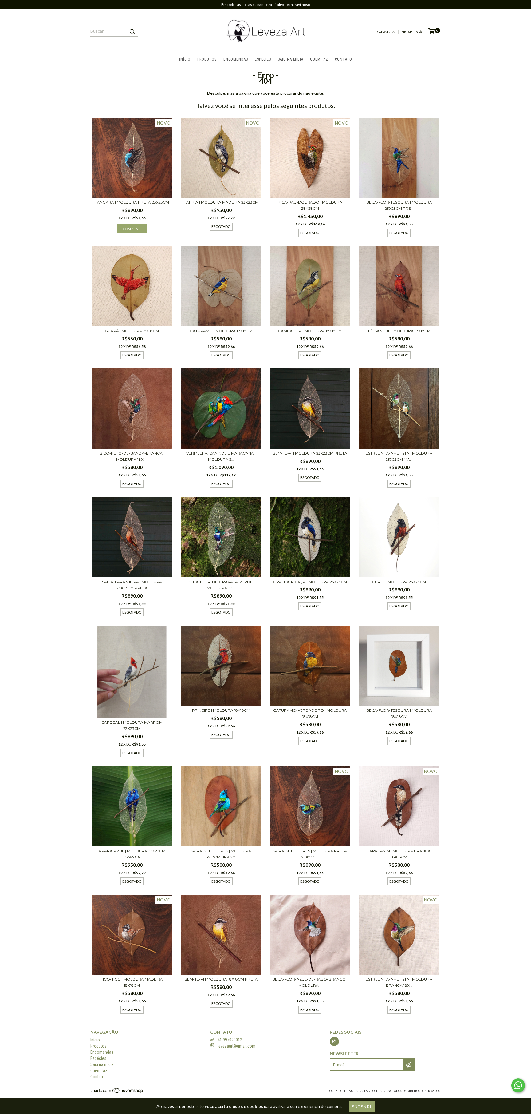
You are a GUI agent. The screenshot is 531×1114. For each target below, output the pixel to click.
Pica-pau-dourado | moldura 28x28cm (310, 205)
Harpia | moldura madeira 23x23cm (220, 202)
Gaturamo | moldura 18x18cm (221, 330)
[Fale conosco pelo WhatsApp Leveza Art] (518, 1085)
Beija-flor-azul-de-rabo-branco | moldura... (310, 982)
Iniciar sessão (412, 32)
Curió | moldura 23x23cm (399, 581)
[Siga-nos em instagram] (334, 1041)
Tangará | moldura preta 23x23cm (132, 202)
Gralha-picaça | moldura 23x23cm (310, 581)
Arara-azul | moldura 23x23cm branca (132, 854)
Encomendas (235, 59)
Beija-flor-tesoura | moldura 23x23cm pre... (399, 205)
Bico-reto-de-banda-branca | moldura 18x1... (132, 456)
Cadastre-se (387, 32)
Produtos (207, 59)
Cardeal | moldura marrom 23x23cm (132, 725)
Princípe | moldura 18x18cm (221, 710)
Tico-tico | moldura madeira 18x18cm (132, 982)
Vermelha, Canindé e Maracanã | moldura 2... (221, 456)
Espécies (263, 59)
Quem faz (319, 59)
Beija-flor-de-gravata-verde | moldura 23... (221, 584)
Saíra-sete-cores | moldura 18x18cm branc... (221, 854)
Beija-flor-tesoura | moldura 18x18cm (399, 713)
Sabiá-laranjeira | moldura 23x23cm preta (132, 584)
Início (185, 59)
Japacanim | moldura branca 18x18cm (399, 854)
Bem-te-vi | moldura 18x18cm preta (221, 979)
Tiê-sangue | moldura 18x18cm (399, 330)
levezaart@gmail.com (236, 1046)
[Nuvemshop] (117, 1092)
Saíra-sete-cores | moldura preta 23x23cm (310, 854)
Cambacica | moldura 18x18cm (310, 330)
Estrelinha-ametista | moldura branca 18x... (399, 982)
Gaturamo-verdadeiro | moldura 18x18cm (310, 713)
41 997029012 (230, 1039)
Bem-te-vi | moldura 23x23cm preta (310, 453)
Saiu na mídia (290, 59)
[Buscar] (132, 31)
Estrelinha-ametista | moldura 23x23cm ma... (399, 456)
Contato (343, 59)
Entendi (362, 1106)
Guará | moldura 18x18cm (132, 330)
